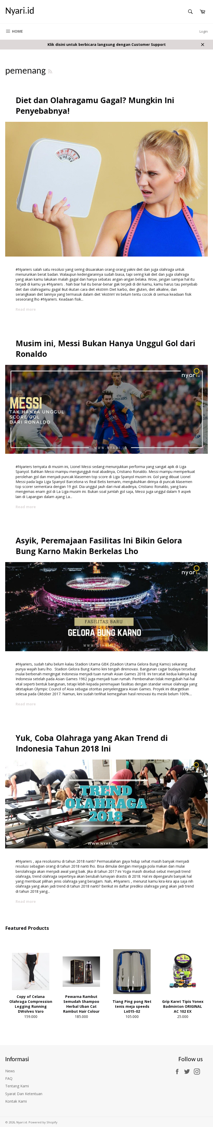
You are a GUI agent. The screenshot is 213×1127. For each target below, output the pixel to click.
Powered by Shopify (43, 1122)
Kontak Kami (16, 1101)
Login (203, 31)
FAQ (8, 1078)
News (10, 1070)
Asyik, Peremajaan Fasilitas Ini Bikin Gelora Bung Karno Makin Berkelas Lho (99, 545)
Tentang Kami (17, 1085)
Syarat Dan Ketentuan (23, 1093)
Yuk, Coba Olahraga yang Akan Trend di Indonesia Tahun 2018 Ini (92, 743)
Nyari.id (19, 11)
